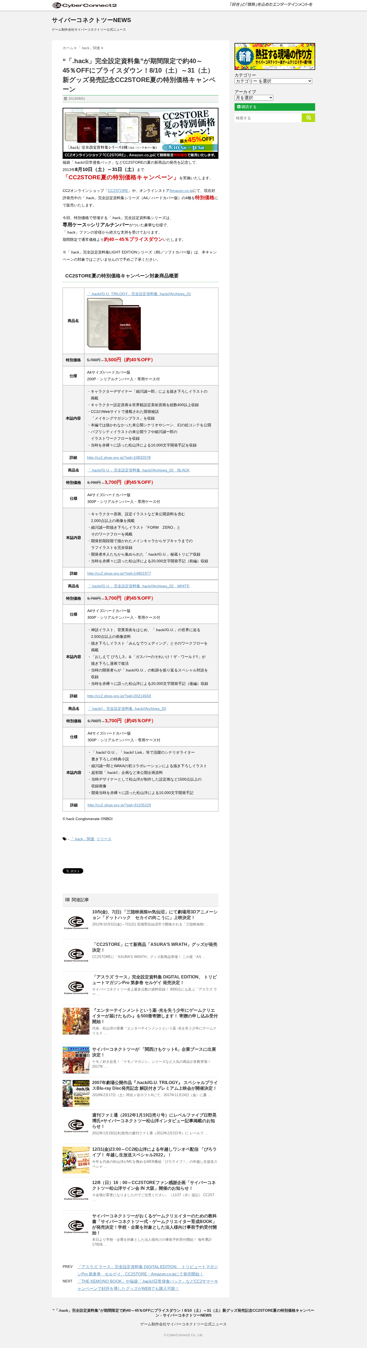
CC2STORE (118, 190)
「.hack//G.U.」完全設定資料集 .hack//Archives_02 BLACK (138, 470)
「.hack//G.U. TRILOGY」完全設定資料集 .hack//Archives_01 (139, 294)
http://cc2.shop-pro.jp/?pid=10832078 (119, 457)
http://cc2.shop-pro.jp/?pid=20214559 (119, 696)
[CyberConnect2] (84, 5)
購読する (248, 107)
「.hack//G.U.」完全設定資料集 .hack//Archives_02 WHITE (138, 586)
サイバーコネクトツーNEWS (91, 20)
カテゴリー (245, 75)
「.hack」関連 (82, 839)
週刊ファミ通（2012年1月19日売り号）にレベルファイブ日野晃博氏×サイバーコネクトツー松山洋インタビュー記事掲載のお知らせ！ (154, 1121)
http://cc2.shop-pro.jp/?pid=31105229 (119, 805)
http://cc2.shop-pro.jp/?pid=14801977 (119, 573)
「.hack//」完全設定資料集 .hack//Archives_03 (127, 708)
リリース (103, 839)
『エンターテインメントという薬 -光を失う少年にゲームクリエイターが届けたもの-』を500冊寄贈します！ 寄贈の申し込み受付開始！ (155, 1016)
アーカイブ (245, 92)
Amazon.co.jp (181, 190)
